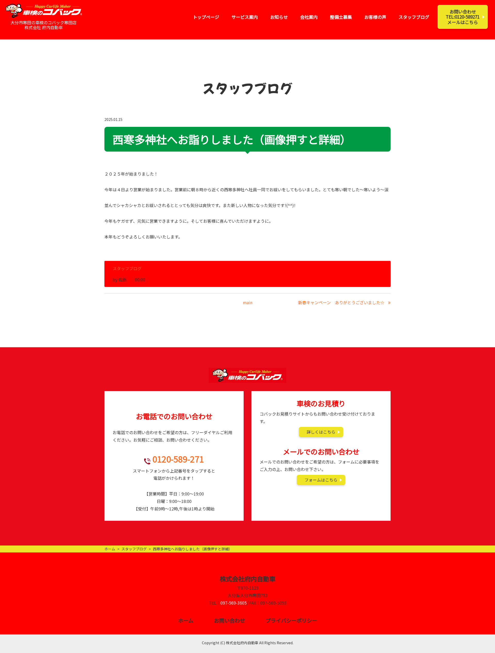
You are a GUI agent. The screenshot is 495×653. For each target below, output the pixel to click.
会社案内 (309, 17)
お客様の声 (375, 17)
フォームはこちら (320, 480)
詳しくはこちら (321, 432)
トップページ (206, 17)
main (247, 302)
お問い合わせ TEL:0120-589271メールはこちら (463, 16)
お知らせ (279, 17)
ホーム (109, 548)
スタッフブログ (414, 17)
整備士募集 (341, 17)
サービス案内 (245, 17)
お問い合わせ (229, 620)
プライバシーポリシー (291, 620)
